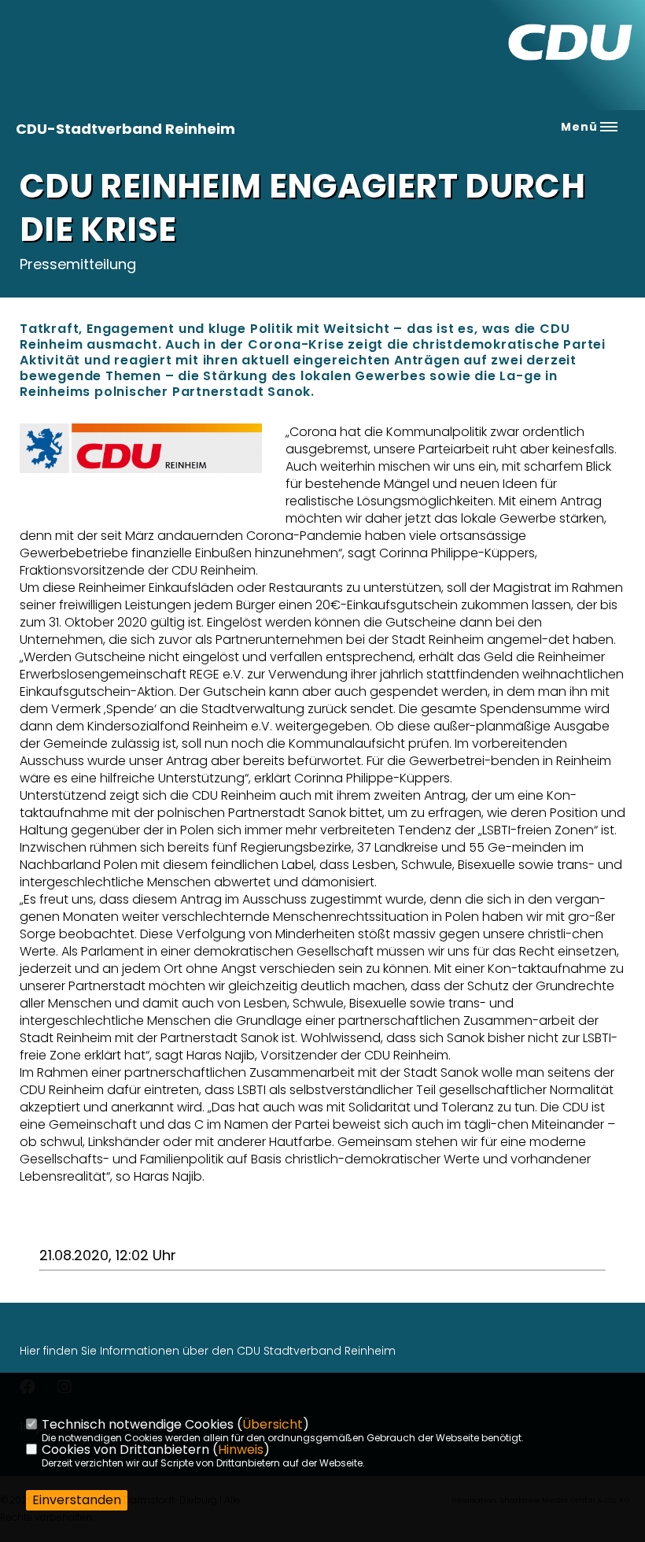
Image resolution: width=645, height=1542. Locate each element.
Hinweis (241, 1449)
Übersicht (272, 1424)
